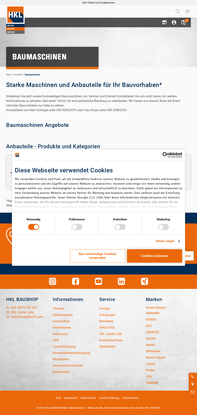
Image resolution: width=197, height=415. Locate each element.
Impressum (71, 397)
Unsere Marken (156, 307)
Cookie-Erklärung (109, 397)
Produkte (18, 74)
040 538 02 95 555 (23, 307)
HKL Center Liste (21, 312)
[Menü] (188, 11)
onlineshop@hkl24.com (26, 317)
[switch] (76, 227)
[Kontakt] (193, 392)
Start (8, 74)
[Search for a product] (178, 11)
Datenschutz (88, 397)
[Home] (15, 19)
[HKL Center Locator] (193, 384)
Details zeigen (165, 241)
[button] (164, 22)
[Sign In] (174, 22)
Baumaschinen (32, 74)
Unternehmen (130, 397)
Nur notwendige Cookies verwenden (97, 256)
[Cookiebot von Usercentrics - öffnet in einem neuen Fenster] (165, 155)
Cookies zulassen (154, 256)
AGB (58, 397)
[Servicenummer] (193, 376)
